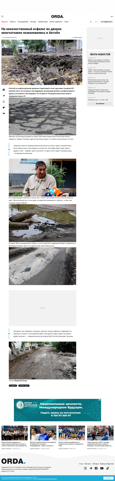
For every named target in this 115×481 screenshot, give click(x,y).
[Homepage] (57, 16)
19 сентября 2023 (8, 37)
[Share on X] (3, 107)
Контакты (87, 464)
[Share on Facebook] (3, 89)
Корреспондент (77, 37)
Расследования (23, 22)
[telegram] (91, 469)
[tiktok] (108, 469)
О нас (81, 464)
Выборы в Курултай (107, 464)
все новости (100, 103)
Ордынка (4, 22)
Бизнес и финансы (56, 22)
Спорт (66, 22)
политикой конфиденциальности (47, 479)
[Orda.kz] (13, 465)
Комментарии (43, 22)
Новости (13, 22)
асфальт (13, 385)
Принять (108, 478)
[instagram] (85, 469)
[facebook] (96, 469)
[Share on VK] (3, 113)
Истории (33, 22)
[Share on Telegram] (3, 95)
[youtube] (102, 469)
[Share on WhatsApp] (3, 101)
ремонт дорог (24, 385)
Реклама (96, 464)
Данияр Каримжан (6, 448)
